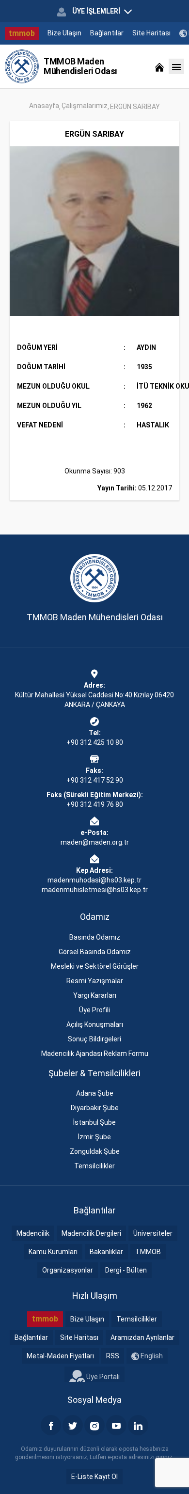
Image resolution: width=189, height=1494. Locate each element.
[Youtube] (116, 1425)
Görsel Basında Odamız (95, 952)
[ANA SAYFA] (159, 66)
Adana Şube (94, 1093)
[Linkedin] (138, 1425)
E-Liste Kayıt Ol (94, 1476)
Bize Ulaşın (64, 33)
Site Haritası (151, 33)
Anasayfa (44, 106)
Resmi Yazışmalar (94, 981)
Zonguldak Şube (95, 1151)
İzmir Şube (94, 1137)
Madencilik (32, 1233)
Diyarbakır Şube (95, 1108)
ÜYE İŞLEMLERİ (96, 11)
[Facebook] (51, 1425)
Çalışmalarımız (85, 106)
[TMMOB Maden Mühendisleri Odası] (22, 66)
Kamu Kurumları (53, 1252)
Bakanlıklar (106, 1252)
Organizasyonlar (67, 1270)
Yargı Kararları (94, 995)
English (151, 1356)
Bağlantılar (107, 33)
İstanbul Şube (94, 1122)
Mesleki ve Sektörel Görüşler (95, 966)
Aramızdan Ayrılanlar (142, 1337)
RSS (112, 1356)
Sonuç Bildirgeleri (94, 1039)
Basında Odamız (94, 937)
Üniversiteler (153, 1233)
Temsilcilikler (94, 1166)
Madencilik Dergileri (91, 1233)
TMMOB (148, 1252)
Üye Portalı (102, 1376)
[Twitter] (73, 1425)
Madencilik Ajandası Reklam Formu (94, 1053)
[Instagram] (94, 1425)
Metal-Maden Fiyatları (60, 1356)
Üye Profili (94, 1010)
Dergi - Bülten (126, 1270)
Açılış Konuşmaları (94, 1024)
